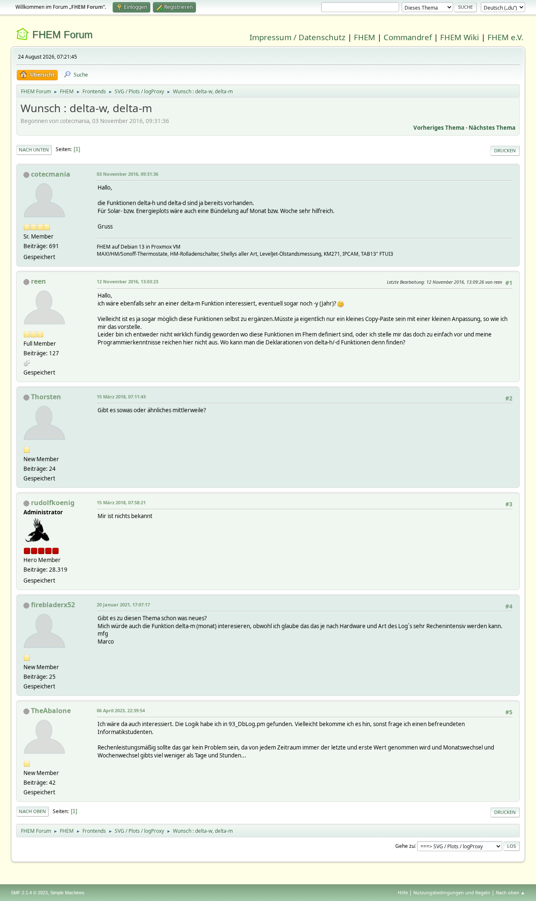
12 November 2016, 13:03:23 (127, 281)
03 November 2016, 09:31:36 (127, 174)
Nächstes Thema (492, 127)
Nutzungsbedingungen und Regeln (451, 892)
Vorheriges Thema (438, 127)
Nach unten (34, 149)
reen (38, 281)
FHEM (364, 37)
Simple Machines (67, 892)
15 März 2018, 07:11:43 (121, 396)
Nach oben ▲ (510, 892)
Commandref (408, 37)
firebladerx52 (53, 604)
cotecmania (50, 174)
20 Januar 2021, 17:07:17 (123, 604)
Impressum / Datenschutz (297, 37)
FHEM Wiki (459, 37)
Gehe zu (405, 845)
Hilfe (403, 892)
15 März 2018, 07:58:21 (121, 502)
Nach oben (32, 811)
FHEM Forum (62, 34)
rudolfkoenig (53, 502)
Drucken (505, 150)
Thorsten (46, 396)
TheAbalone (51, 710)
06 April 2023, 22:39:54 (121, 710)
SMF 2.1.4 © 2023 (29, 892)
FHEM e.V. (505, 37)
